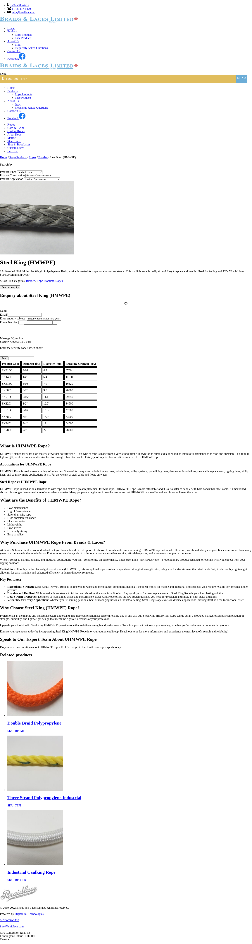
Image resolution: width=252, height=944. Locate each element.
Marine (11, 137)
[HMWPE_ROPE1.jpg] (37, 253)
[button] (7, 73)
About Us (13, 41)
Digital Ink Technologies (29, 913)
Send (4, 358)
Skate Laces (14, 141)
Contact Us (13, 51)
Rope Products (23, 34)
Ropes (11, 124)
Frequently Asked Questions (31, 48)
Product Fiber (8, 171)
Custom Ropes (16, 131)
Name (3, 310)
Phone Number (9, 322)
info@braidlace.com (23, 12)
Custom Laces (15, 147)
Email (3, 314)
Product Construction (12, 175)
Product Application (11, 178)
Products (12, 31)
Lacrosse (12, 151)
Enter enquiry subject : (13, 318)
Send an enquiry (10, 287)
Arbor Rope (14, 134)
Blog (17, 44)
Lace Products (23, 38)
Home (11, 28)
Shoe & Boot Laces (18, 144)
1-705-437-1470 (21, 8)
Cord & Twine (15, 127)
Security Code (21, 344)
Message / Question (11, 338)
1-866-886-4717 (19, 5)
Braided (43, 157)
